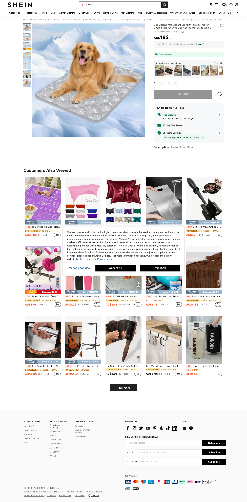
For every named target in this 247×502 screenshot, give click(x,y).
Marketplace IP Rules (34, 495)
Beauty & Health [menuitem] (206, 12)
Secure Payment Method (82, 431)
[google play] (191, 430)
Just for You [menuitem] (31, 12)
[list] (152, 428)
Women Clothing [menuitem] (67, 12)
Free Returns (55, 432)
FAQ (26, 442)
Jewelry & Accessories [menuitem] (156, 12)
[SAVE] (219, 94)
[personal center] (211, 5)
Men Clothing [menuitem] (127, 12)
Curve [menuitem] (97, 12)
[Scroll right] (237, 12)
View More (123, 387)
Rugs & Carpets (52, 19)
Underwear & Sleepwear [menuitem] (182, 12)
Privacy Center (31, 491)
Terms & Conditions (95, 491)
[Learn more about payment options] (204, 44)
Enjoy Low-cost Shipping (57, 426)
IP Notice (51, 495)
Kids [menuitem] (140, 12)
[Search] (164, 5)
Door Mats (66, 19)
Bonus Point (80, 436)
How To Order (56, 440)
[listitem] (159, 70)
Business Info (65, 495)
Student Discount (32, 438)
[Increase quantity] (175, 83)
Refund (53, 436)
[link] (217, 5)
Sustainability (30, 430)
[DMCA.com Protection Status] (136, 488)
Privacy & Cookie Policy (52, 491)
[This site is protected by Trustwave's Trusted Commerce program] (127, 488)
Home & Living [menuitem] (110, 12)
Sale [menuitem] (53, 12)
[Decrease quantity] (163, 83)
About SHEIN (30, 426)
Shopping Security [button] (172, 133)
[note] (43, 222)
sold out (183, 94)
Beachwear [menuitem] (84, 12)
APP (184, 422)
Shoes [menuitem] (222, 12)
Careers (28, 434)
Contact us (80, 426)
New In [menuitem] (44, 12)
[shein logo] (20, 4)
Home (25, 19)
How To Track (56, 444)
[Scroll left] (233, 12)
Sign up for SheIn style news (141, 437)
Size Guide (55, 448)
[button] (231, 5)
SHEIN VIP (54, 452)
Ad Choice (80, 495)
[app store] (184, 430)
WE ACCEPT (131, 476)
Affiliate (53, 456)
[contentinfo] (175, 482)
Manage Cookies (74, 491)
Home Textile (36, 19)
